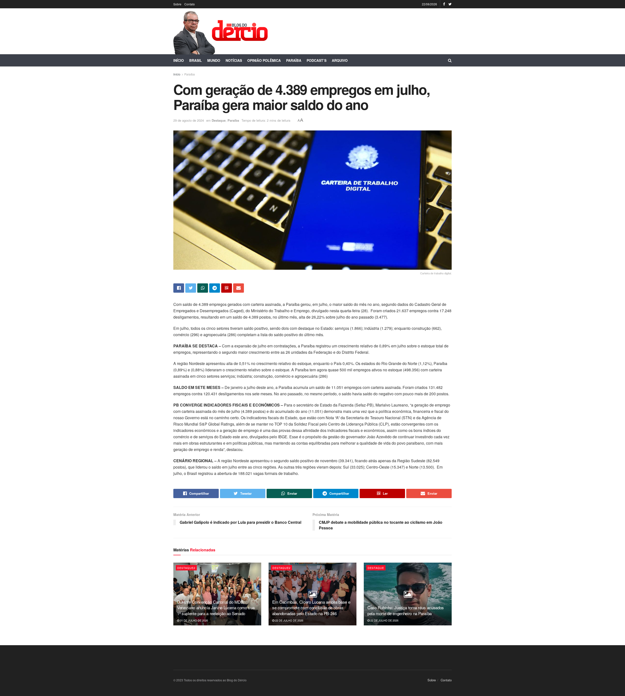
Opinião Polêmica (264, 60)
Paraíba (293, 60)
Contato (189, 4)
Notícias (234, 60)
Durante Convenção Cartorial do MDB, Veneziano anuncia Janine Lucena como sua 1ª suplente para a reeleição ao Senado (215, 608)
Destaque (219, 120)
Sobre (177, 4)
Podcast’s (316, 60)
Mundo (213, 60)
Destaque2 (186, 568)
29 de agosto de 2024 (188, 120)
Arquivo (340, 60)
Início (178, 60)
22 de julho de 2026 (288, 620)
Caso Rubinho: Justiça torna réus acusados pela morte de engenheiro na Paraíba (405, 610)
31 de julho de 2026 (193, 620)
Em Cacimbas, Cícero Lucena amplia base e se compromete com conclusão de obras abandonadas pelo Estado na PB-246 (311, 608)
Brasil (195, 60)
